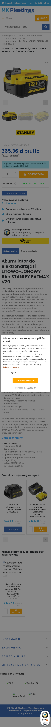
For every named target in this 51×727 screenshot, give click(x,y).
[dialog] (25, 363)
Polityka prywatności (11, 367)
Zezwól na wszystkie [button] (25, 380)
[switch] (45, 723)
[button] (25, 372)
